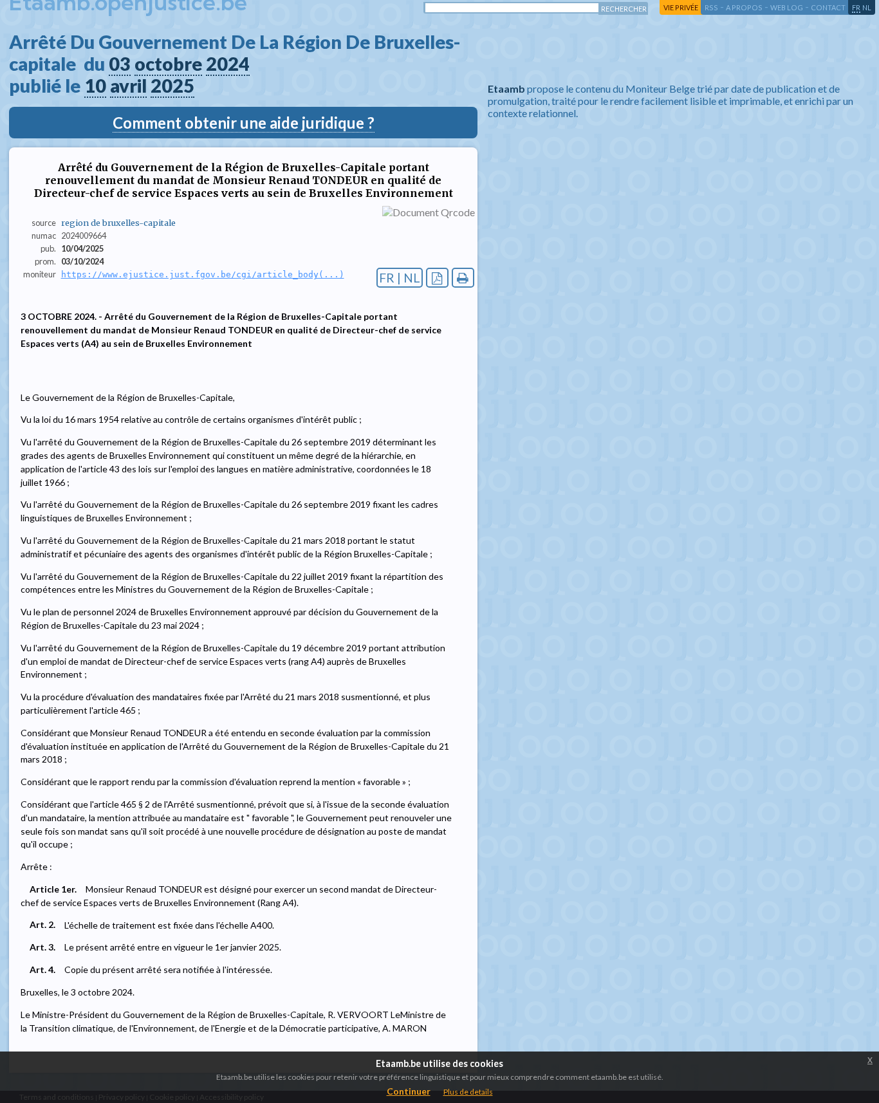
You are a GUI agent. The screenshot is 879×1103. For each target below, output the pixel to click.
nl (866, 7)
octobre (168, 64)
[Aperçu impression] (463, 278)
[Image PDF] (437, 278)
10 (95, 86)
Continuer (408, 1091)
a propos (744, 7)
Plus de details (468, 1092)
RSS (711, 7)
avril (128, 86)
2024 (228, 64)
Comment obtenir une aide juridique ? (244, 122)
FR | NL (399, 277)
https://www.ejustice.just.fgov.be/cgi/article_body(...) (202, 274)
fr (856, 7)
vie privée (680, 7)
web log (786, 7)
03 (120, 64)
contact (828, 7)
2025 (172, 86)
